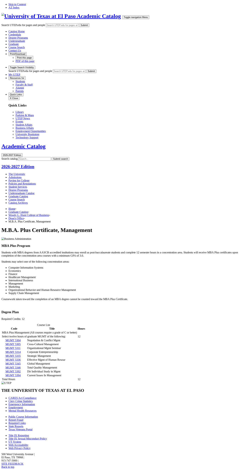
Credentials (14, 34)
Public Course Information (23, 416)
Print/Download (17, 54)
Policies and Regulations (22, 183)
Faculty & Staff (24, 84)
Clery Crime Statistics (20, 401)
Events (19, 121)
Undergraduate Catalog (21, 193)
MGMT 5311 (12, 348)
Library (20, 112)
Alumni (20, 87)
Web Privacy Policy (19, 448)
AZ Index (13, 7)
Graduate (13, 44)
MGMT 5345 (13, 363)
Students (20, 81)
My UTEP (14, 74)
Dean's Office (16, 218)
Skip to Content (17, 4)
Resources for (17, 78)
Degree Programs (18, 37)
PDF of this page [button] (25, 61)
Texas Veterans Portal (20, 429)
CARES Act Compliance (22, 397)
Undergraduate (16, 40)
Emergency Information (21, 404)
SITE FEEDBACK (12, 463)
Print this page (24, 57)
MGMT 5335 (13, 355)
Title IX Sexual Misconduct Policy (27, 438)
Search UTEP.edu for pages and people (23, 25)
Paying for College (18, 180)
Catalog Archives (18, 202)
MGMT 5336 (13, 359)
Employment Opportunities (31, 131)
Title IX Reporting (18, 435)
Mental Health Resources (22, 410)
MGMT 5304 (13, 340)
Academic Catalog (99, 16)
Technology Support (27, 137)
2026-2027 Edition (17, 166)
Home (11, 208)
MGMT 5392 (13, 371)
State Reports (15, 426)
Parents (20, 90)
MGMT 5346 (13, 367)
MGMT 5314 (13, 351)
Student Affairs (24, 124)
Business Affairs (25, 127)
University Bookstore (27, 134)
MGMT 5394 (13, 375)
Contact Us (14, 50)
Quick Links (16, 94)
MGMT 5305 (13, 344)
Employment (15, 407)
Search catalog (9, 158)
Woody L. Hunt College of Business (28, 215)
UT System (14, 441)
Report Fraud (15, 419)
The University (16, 174)
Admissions (15, 177)
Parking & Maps (25, 115)
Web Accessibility (18, 444)
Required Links (17, 423)
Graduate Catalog (18, 196)
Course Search (16, 47)
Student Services (17, 186)
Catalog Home (16, 31)
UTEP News (23, 118)
